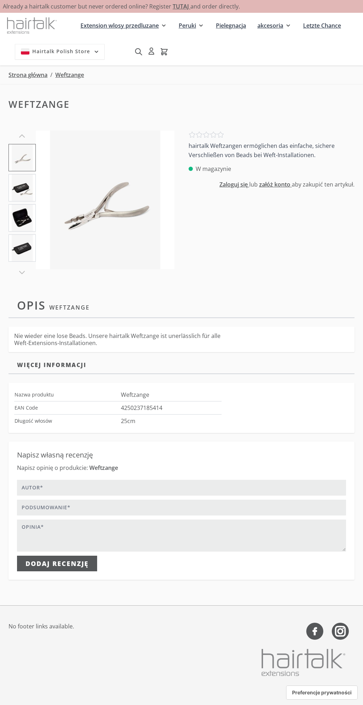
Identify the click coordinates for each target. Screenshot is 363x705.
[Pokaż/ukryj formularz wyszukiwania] (138, 52)
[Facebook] (314, 631)
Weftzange (69, 74)
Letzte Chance (322, 25)
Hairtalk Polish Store (61, 51)
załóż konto (275, 184)
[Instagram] (340, 631)
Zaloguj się (234, 184)
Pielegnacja (231, 25)
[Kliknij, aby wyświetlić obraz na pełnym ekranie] (105, 200)
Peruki (187, 25)
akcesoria (270, 25)
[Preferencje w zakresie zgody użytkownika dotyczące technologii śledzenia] (321, 692)
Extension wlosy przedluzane (119, 25)
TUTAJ (181, 6)
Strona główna (28, 74)
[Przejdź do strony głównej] (32, 25)
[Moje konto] (151, 51)
